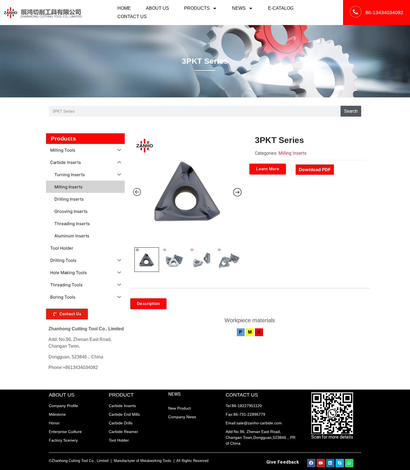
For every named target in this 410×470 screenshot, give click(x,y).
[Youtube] (321, 463)
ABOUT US (157, 8)
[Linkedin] (330, 463)
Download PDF (315, 169)
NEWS (239, 8)
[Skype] (340, 463)
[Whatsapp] (349, 463)
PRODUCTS (197, 8)
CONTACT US (132, 16)
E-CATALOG (280, 8)
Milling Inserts (292, 153)
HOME (124, 8)
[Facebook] (311, 463)
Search (351, 111)
